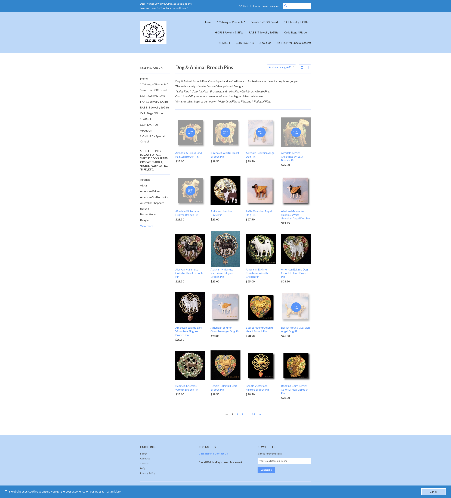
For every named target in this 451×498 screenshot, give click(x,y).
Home (207, 22)
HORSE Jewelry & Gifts (229, 32)
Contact (144, 463)
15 (253, 414)
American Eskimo (150, 191)
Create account (270, 5)
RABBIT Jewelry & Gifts (263, 32)
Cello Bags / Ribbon (296, 32)
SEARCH (224, 42)
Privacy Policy (147, 473)
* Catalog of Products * (231, 22)
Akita (143, 185)
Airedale (145, 179)
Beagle (144, 220)
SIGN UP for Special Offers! (294, 42)
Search (143, 453)
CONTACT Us (245, 42)
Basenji (144, 208)
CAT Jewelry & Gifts (296, 22)
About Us (265, 42)
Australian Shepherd (152, 202)
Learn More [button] (113, 491)
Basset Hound (148, 214)
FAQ (142, 468)
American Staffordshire (154, 197)
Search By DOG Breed (264, 22)
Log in (256, 5)
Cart (245, 5)
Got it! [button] (433, 491)
